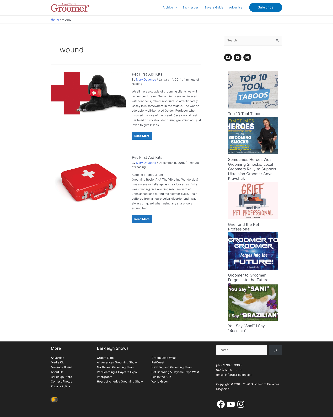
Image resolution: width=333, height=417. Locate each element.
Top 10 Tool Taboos (245, 113)
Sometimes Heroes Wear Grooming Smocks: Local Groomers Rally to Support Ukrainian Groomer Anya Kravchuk (252, 169)
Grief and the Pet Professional (243, 227)
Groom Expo (105, 358)
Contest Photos (61, 381)
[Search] (275, 350)
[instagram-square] (247, 57)
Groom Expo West (163, 358)
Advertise (57, 358)
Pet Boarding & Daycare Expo (117, 372)
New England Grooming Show (171, 367)
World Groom (160, 381)
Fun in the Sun (161, 377)
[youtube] (238, 57)
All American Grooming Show (117, 362)
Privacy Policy (60, 386)
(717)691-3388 (231, 365)
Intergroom (104, 377)
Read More (142, 137)
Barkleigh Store (61, 377)
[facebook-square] (228, 57)
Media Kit (57, 362)
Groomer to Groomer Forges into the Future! (249, 277)
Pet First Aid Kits (147, 74)
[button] (175, 7)
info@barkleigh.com (238, 375)
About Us (57, 372)
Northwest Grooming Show (115, 367)
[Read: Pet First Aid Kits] (88, 93)
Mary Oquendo (146, 79)
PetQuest (157, 362)
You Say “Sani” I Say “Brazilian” (246, 328)
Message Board (61, 367)
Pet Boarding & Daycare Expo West (175, 372)
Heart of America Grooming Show (120, 381)
